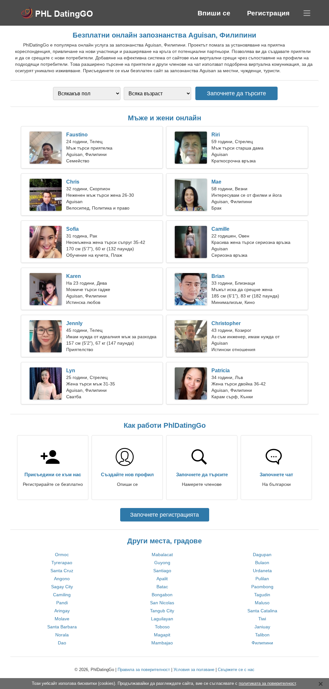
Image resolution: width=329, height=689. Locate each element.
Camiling (62, 594)
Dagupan (262, 554)
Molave (62, 618)
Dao (62, 642)
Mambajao (162, 642)
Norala (62, 634)
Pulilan (262, 578)
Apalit (162, 578)
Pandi (62, 602)
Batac (162, 586)
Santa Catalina (262, 610)
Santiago (162, 570)
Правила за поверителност (144, 669)
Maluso (262, 602)
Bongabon (162, 594)
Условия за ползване (193, 669)
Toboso (162, 626)
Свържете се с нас (236, 669)
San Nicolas (162, 602)
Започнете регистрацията (164, 515)
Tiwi (262, 618)
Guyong (162, 562)
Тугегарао (61, 562)
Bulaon (262, 562)
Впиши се (214, 13)
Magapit (162, 634)
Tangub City (162, 610)
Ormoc (62, 554)
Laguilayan (162, 618)
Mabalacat (162, 554)
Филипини (262, 642)
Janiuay (262, 626)
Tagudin (262, 594)
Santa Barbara (62, 626)
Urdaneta (262, 570)
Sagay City (62, 586)
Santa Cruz (61, 570)
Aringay (62, 610)
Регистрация (268, 13)
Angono (62, 578)
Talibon (262, 634)
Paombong (262, 586)
